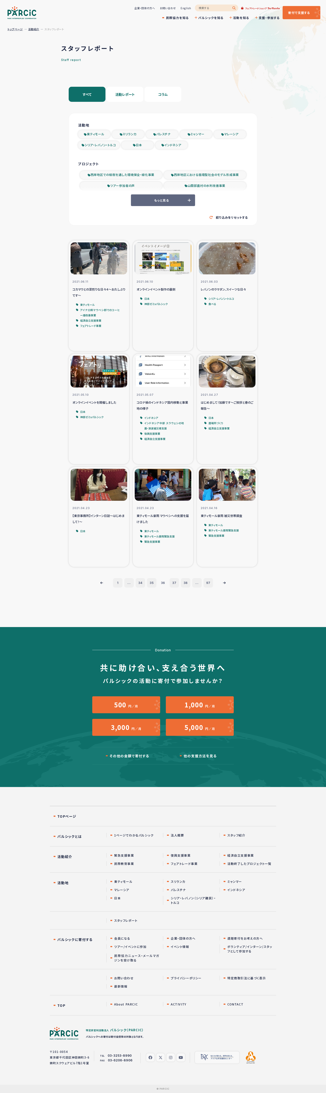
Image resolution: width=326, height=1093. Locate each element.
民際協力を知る (177, 17)
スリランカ (129, 134)
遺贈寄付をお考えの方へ (245, 938)
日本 (139, 145)
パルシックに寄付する (75, 939)
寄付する (299, 12)
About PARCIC (126, 1004)
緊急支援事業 (124, 855)
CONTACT (235, 1004)
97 (208, 583)
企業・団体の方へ (144, 8)
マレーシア (231, 134)
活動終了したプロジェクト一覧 (249, 863)
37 (174, 583)
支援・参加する (269, 17)
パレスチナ (163, 134)
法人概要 (177, 835)
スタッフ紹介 (236, 835)
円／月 (126, 704)
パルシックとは (69, 836)
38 (186, 583)
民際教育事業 (124, 863)
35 (152, 583)
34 (140, 583)
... (129, 583)
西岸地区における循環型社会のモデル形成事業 (206, 174)
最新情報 (120, 986)
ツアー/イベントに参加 (130, 946)
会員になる (122, 938)
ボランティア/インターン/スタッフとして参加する (249, 948)
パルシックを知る (211, 17)
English (186, 8)
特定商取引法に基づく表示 (246, 978)
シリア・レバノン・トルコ (100, 145)
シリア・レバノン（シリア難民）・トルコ (193, 900)
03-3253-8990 (120, 1055)
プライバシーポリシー (186, 978)
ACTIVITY (178, 1004)
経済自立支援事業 (240, 855)
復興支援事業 (181, 855)
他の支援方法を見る (200, 755)
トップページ (15, 29)
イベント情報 (180, 946)
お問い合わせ (168, 8)
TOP (61, 1005)
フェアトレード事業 (184, 863)
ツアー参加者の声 (122, 185)
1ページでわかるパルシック (134, 835)
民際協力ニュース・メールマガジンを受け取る (136, 957)
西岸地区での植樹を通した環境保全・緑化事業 (123, 174)
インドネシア (172, 145)
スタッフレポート (126, 920)
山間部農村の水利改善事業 (206, 185)
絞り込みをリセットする (232, 217)
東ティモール (95, 134)
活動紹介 (33, 29)
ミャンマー (197, 134)
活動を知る (241, 17)
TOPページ (66, 816)
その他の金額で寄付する (129, 755)
